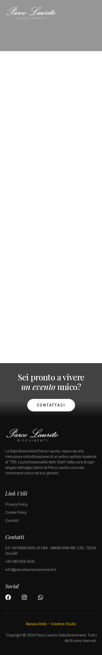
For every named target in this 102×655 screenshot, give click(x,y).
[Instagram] (24, 597)
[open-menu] (94, 14)
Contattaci (51, 405)
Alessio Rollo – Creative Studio (51, 624)
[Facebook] (8, 597)
